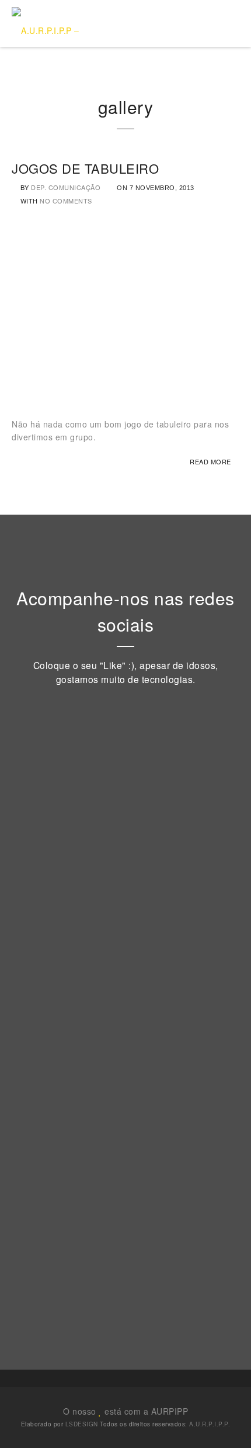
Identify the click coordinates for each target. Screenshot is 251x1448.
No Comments (66, 200)
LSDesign (81, 1424)
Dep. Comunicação (65, 187)
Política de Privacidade (89, 1178)
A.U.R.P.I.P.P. (209, 1424)
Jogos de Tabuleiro (85, 168)
